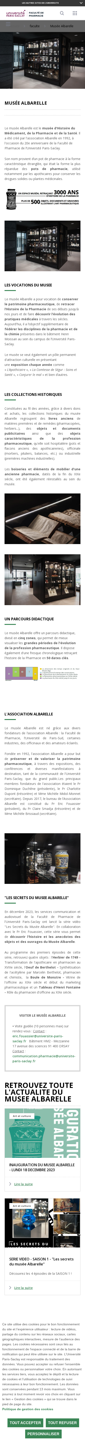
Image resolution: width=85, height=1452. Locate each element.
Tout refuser (62, 1423)
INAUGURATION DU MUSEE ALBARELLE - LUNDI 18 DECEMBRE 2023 (42, 1167)
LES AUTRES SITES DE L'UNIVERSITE (40, 2)
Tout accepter (25, 1423)
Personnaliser (43, 1434)
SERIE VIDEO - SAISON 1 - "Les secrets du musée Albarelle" (41, 1262)
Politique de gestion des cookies (27, 1409)
